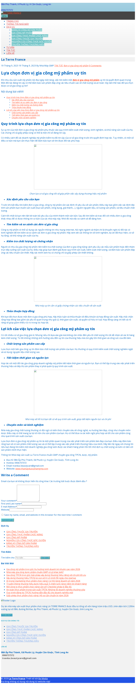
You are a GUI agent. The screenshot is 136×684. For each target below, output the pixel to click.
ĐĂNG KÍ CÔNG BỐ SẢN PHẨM (27, 29)
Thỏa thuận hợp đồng (21, 107)
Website (5, 509)
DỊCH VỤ (10, 27)
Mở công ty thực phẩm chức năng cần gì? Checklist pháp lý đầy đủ (39, 586)
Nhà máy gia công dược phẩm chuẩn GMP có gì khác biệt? (35, 572)
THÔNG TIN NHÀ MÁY (17, 24)
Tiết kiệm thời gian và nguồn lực (26, 115)
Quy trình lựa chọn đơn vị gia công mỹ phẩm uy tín (30, 97)
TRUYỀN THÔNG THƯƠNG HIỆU (28, 44)
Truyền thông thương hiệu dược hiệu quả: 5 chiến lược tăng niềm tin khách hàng (46, 583)
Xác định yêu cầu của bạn (23, 100)
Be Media (43, 678)
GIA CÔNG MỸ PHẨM (22, 32)
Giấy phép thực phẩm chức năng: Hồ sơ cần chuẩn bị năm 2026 (37, 595)
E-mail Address (9, 506)
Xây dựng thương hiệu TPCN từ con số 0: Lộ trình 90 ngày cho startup (41, 578)
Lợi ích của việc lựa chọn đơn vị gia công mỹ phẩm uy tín (33, 110)
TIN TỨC (10, 50)
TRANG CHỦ (12, 21)
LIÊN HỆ (10, 53)
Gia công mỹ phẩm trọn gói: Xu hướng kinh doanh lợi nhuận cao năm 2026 (43, 569)
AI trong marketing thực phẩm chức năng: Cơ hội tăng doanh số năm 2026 (43, 580)
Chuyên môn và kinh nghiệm (24, 117)
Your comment (9, 500)
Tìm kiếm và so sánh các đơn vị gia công (29, 102)
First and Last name (11, 503)
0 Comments (95, 65)
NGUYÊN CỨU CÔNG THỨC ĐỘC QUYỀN (32, 41)
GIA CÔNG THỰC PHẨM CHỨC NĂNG (30, 35)
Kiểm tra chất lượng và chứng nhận (27, 105)
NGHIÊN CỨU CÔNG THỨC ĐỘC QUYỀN (26, 540)
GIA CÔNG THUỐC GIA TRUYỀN (27, 38)
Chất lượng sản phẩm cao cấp (25, 112)
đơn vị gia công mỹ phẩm (76, 65)
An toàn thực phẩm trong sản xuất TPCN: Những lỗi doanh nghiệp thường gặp (45, 589)
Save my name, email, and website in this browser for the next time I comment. (43, 514)
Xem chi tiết (6, 615)
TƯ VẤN (10, 47)
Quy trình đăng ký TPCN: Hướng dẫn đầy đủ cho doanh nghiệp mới (39, 592)
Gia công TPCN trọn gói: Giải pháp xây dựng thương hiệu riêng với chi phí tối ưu (46, 575)
